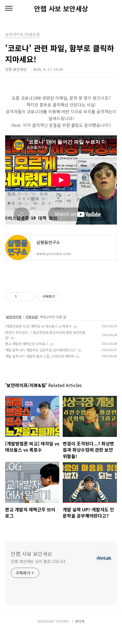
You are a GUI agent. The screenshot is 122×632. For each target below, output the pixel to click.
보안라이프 (14, 316)
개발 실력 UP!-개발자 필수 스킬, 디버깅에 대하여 (39, 356)
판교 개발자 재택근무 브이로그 (26, 343)
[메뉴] (8, 8)
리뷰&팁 (32, 316)
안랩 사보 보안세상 (61, 8)
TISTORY (62, 621)
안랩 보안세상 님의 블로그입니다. (38, 561)
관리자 (80, 621)
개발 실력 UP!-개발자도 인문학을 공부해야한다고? (40, 349)
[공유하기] (22, 296)
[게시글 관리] (29, 296)
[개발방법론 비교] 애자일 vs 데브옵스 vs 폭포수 (38, 326)
